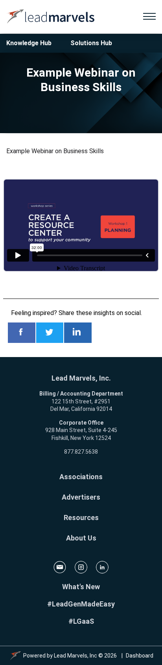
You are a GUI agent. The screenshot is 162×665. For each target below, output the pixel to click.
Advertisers (81, 497)
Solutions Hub (91, 43)
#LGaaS (81, 621)
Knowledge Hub (29, 43)
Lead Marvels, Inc (75, 655)
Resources (81, 517)
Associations (81, 477)
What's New (81, 587)
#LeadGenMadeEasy (81, 604)
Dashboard (139, 655)
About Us (81, 538)
